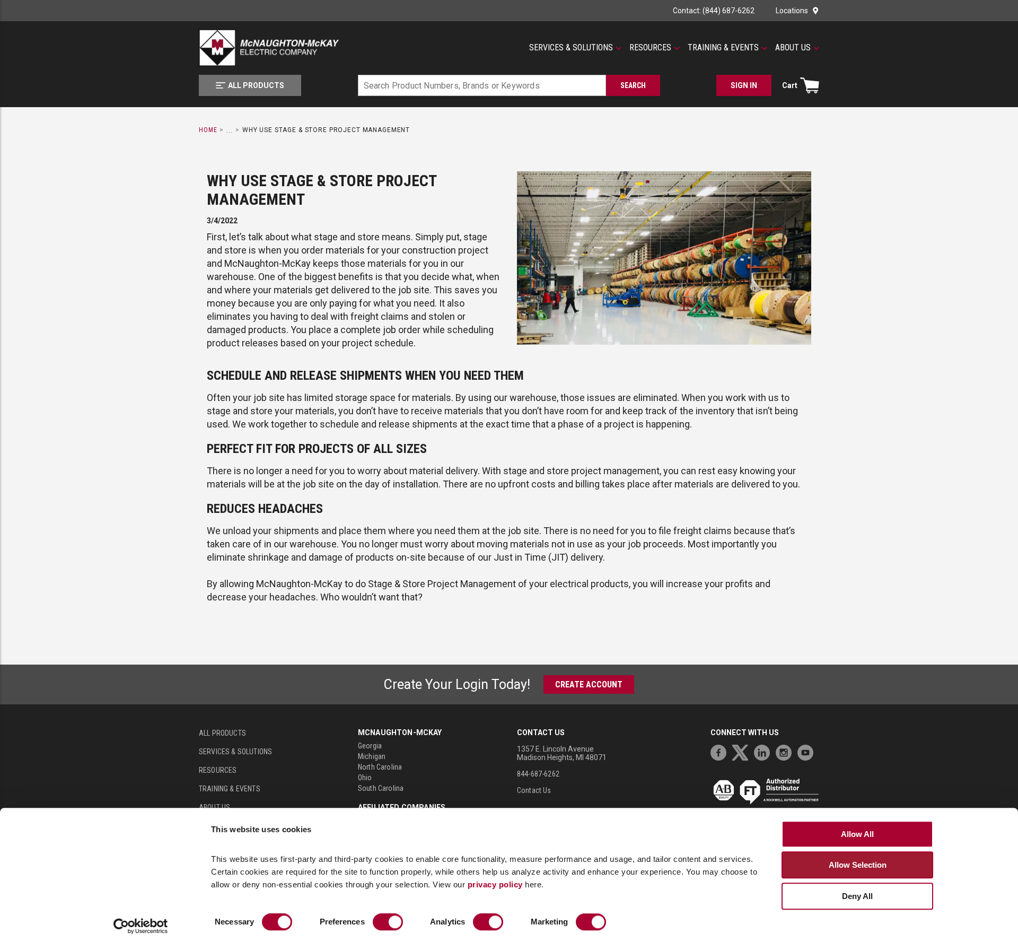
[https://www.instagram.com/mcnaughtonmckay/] (786, 751)
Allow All (857, 834)
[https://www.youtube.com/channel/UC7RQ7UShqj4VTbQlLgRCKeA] (808, 751)
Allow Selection (858, 864)
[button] (575, 47)
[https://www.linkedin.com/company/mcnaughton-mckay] (764, 751)
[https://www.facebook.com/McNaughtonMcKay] (721, 751)
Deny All (857, 896)
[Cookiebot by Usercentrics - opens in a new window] (140, 927)
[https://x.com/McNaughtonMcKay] (742, 751)
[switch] (388, 922)
